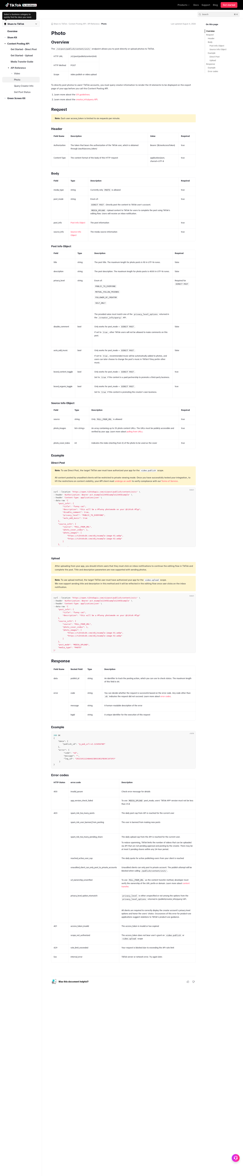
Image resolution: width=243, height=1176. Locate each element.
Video (17, 73)
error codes (165, 696)
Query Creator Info (23, 86)
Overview (12, 31)
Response (210, 64)
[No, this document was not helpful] (193, 981)
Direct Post (215, 57)
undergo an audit (123, 481)
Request (210, 35)
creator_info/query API (86, 99)
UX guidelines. (82, 94)
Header (211, 38)
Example (211, 53)
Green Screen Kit (16, 98)
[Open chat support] (236, 1158)
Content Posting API (18, 43)
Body (210, 42)
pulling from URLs (134, 431)
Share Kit (12, 37)
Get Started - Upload (22, 55)
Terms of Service (169, 481)
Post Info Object (78, 223)
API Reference (18, 68)
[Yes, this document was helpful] (188, 981)
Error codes (213, 71)
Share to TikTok (60, 24)
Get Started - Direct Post (24, 49)
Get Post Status (22, 92)
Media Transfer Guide (22, 61)
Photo (17, 79)
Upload (213, 60)
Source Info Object (218, 49)
